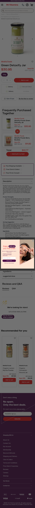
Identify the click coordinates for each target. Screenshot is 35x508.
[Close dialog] (33, 240)
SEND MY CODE (9, 260)
